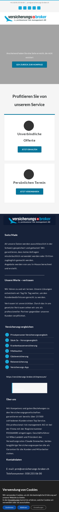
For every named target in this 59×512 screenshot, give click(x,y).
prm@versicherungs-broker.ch (38, 3)
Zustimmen (9, 507)
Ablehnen (23, 507)
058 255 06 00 (33, 473)
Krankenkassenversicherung (23, 345)
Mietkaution (16, 351)
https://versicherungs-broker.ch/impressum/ (26, 376)
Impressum (19, 389)
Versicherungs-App (19, 367)
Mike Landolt (16, 437)
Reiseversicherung (19, 361)
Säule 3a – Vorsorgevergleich (23, 340)
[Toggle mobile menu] (54, 18)
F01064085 (12, 433)
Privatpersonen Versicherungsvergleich (28, 334)
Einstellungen (14, 500)
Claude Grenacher (34, 441)
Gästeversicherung (19, 356)
